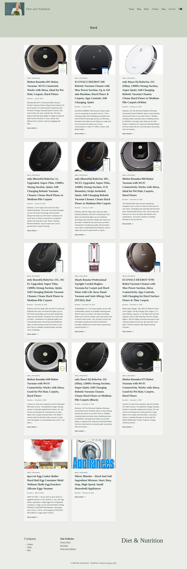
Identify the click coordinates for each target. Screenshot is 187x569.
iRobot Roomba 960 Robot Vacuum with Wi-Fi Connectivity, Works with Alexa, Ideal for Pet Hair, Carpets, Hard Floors (141, 187)
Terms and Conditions (68, 549)
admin (31, 98)
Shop (163, 9)
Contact (155, 9)
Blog (139, 9)
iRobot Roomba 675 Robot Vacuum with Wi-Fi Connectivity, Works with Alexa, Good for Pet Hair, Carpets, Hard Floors (141, 387)
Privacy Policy (65, 542)
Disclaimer (64, 546)
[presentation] (46, 59)
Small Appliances (33, 78)
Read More (32, 128)
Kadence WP (111, 563)
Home (131, 9)
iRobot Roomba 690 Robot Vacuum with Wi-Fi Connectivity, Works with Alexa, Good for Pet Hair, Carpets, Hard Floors (45, 387)
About (146, 9)
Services (172, 9)
